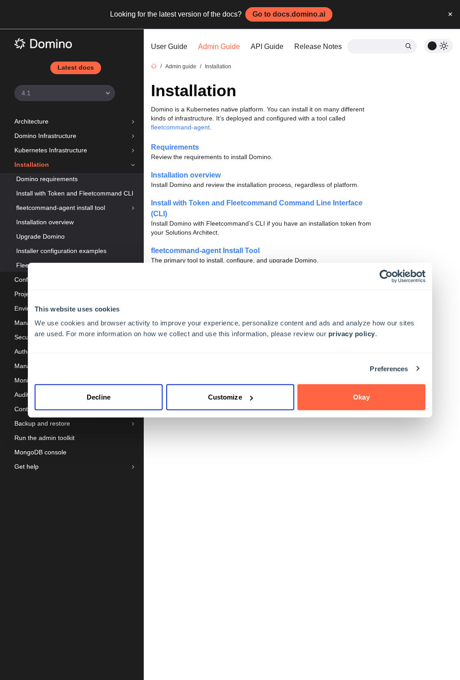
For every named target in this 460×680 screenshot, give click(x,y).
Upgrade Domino (40, 236)
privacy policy (351, 334)
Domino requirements (47, 178)
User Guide (169, 46)
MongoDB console (40, 452)
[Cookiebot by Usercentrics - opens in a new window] (386, 276)
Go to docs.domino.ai (288, 14)
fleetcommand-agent (180, 127)
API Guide (267, 46)
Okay (361, 397)
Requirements (175, 147)
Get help (26, 466)
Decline (99, 397)
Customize (225, 397)
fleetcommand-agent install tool (60, 207)
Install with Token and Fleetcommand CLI (74, 193)
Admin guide (180, 66)
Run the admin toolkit (44, 437)
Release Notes (318, 46)
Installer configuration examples (61, 250)
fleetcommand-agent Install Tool (205, 250)
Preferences (389, 368)
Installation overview (45, 222)
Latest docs (76, 67)
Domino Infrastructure (45, 135)
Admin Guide (219, 46)
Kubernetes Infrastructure (50, 150)
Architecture (31, 121)
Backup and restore (42, 423)
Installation (31, 164)
